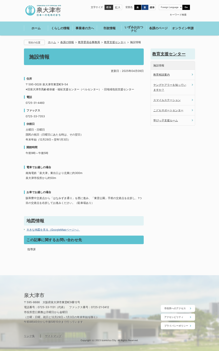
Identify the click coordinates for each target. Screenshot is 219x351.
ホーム (52, 42)
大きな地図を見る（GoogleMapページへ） (53, 229)
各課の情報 (67, 42)
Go (186, 7)
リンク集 (29, 336)
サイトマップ (53, 336)
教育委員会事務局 (89, 42)
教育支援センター (115, 42)
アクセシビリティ (173, 316)
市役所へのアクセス (175, 308)
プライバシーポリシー (176, 325)
